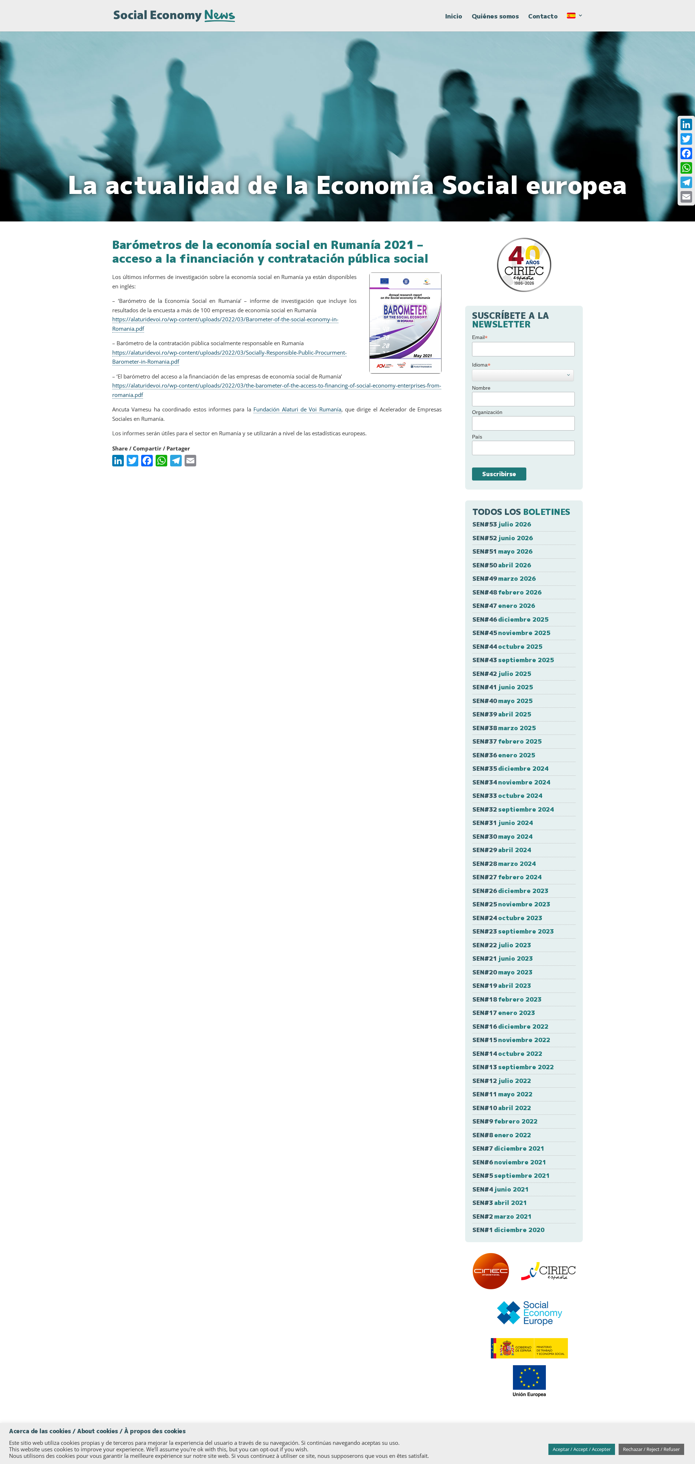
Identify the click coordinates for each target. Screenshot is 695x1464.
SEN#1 (508, 1230)
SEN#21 (502, 958)
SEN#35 (510, 768)
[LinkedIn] (686, 124)
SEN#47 (503, 605)
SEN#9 (505, 1121)
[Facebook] (686, 153)
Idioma (481, 364)
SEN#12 (501, 1080)
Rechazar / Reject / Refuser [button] (651, 1449)
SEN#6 (509, 1162)
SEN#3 (499, 1202)
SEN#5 (511, 1175)
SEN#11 (502, 1094)
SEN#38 (504, 728)
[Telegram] (686, 182)
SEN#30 (502, 836)
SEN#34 (511, 782)
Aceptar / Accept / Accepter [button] (582, 1449)
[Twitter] (686, 139)
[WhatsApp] (686, 168)
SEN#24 (507, 918)
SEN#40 (502, 701)
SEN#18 (507, 999)
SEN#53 (501, 524)
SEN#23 (513, 931)
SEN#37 (507, 741)
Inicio (453, 17)
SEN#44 (507, 646)
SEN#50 (501, 565)
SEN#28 (504, 863)
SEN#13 (513, 1067)
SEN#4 (500, 1189)
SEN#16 (510, 1026)
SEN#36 (503, 755)
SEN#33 (507, 795)
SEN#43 (513, 660)
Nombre (481, 388)
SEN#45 (511, 633)
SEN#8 (501, 1135)
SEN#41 (502, 687)
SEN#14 (507, 1053)
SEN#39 (501, 714)
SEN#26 (510, 891)
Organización (487, 412)
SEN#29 (501, 850)
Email (480, 337)
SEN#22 (501, 945)
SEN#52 (502, 538)
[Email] (686, 197)
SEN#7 (508, 1148)
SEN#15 (511, 1040)
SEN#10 (501, 1108)
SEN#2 (502, 1216)
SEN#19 (501, 985)
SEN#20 (502, 972)
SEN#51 (502, 551)
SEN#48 (507, 592)
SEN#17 (503, 1012)
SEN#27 (507, 877)
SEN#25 (511, 904)
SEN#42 (501, 673)
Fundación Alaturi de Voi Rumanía (297, 409)
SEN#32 (513, 809)
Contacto (542, 17)
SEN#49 (504, 578)
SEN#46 (510, 619)
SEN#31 (502, 822)
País (477, 437)
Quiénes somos (495, 17)
